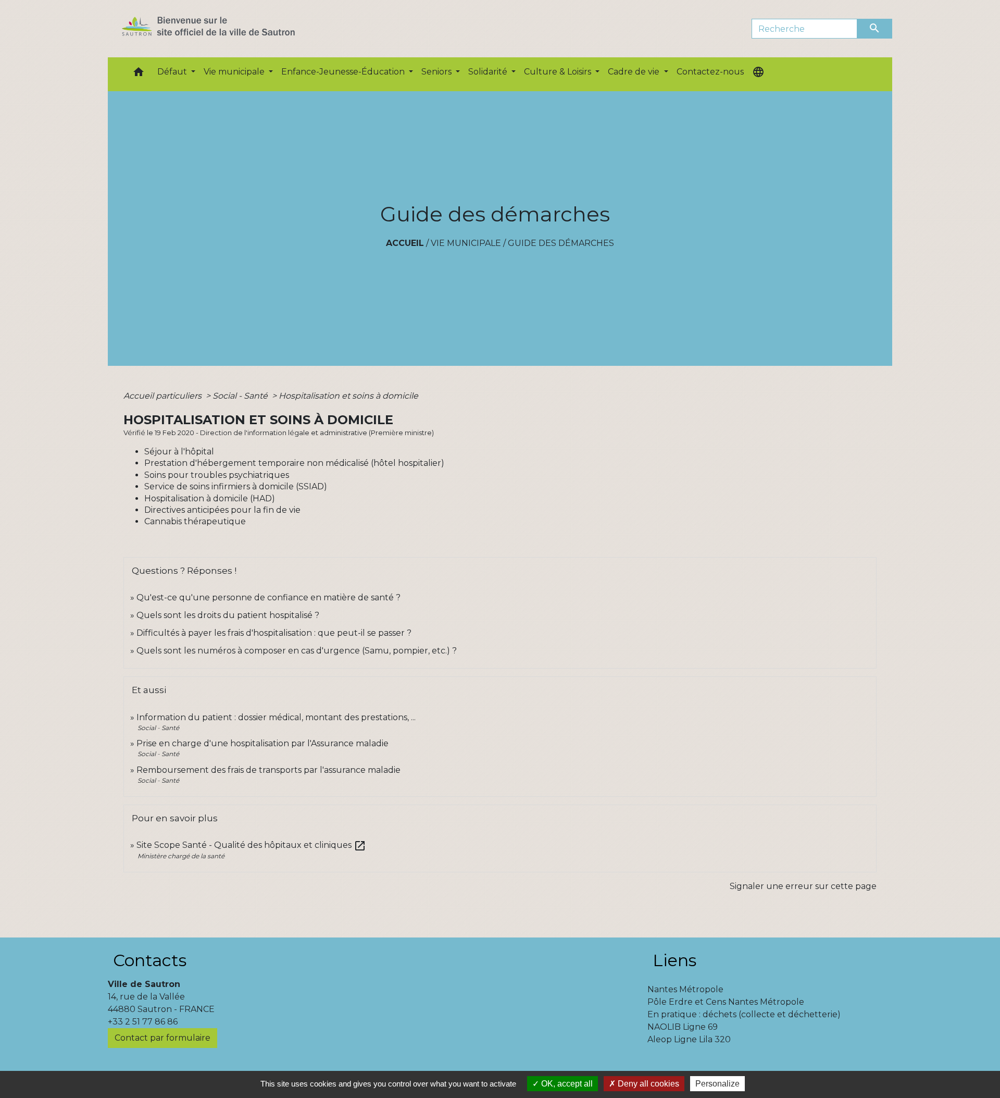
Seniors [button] (437, 72)
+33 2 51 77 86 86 (143, 1022)
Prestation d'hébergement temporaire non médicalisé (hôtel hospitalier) (294, 463)
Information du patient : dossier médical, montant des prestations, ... (276, 717)
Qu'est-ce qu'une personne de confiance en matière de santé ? (268, 597)
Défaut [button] (173, 72)
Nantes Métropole (685, 989)
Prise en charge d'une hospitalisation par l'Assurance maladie (262, 743)
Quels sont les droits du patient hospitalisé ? (227, 615)
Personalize (717, 1083)
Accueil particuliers (163, 396)
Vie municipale (466, 243)
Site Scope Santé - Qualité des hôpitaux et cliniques (251, 845)
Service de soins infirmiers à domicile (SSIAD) (235, 486)
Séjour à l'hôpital (179, 452)
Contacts (149, 960)
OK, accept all (566, 1083)
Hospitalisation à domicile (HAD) (209, 498)
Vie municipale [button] (235, 72)
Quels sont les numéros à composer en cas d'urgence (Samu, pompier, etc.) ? (296, 651)
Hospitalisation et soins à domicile (348, 396)
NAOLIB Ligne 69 (682, 1027)
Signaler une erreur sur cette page (803, 886)
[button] (138, 74)
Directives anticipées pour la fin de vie (222, 510)
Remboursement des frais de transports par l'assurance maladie (268, 770)
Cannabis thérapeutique (195, 521)
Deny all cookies (647, 1083)
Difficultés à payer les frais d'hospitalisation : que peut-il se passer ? (273, 633)
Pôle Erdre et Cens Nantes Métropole (725, 1002)
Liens (674, 960)
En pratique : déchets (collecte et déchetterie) (744, 1014)
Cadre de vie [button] (634, 72)
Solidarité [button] (488, 72)
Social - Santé (241, 396)
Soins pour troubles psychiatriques (216, 475)
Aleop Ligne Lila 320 (689, 1039)
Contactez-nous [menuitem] (710, 72)
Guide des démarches (561, 243)
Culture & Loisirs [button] (558, 72)
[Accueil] (227, 28)
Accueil (405, 243)
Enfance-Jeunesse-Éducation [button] (344, 72)
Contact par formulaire (162, 1038)
